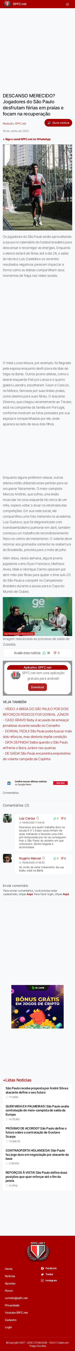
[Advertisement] (37, 48)
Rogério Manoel (30, 858)
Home (8, 1268)
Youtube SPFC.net (16, 1312)
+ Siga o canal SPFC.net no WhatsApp (27, 139)
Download (37, 687)
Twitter (49, 1274)
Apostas (10, 1283)
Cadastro (11, 1320)
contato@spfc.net (16, 1298)
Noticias (10, 1276)
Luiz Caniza (27, 818)
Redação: (14, 123)
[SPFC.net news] (37, 783)
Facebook (51, 1268)
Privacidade (12, 1305)
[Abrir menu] (67, 4)
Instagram (51, 1280)
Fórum (9, 1290)
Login (8, 1327)
